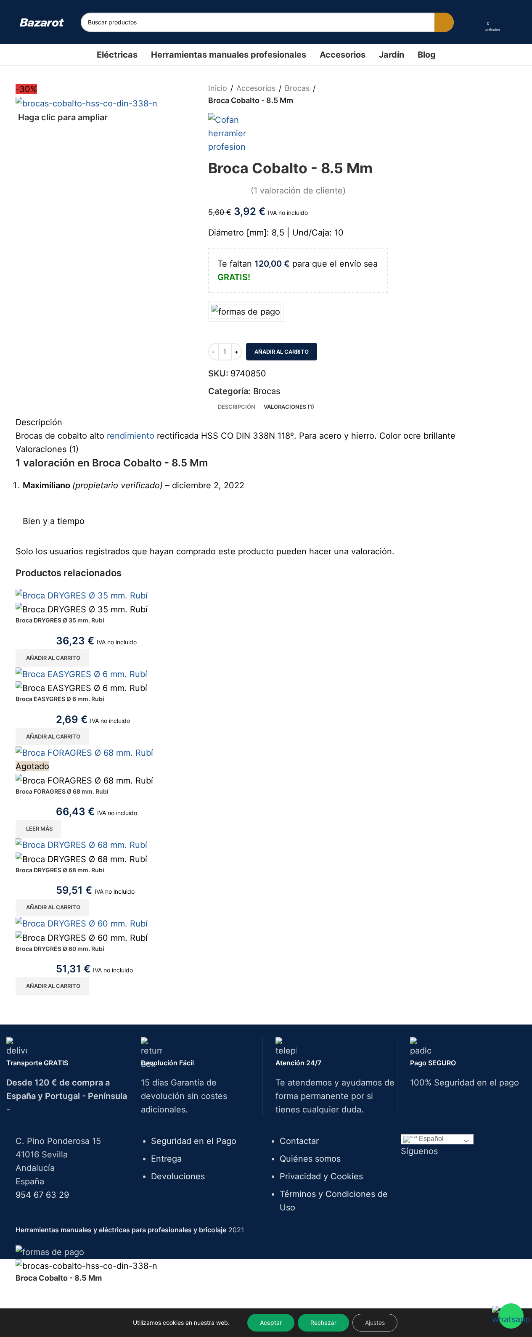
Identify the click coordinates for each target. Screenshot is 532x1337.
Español (430, 1138)
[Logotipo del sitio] (42, 22)
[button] (52, 658)
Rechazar (323, 1322)
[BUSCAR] (444, 22)
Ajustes (375, 1322)
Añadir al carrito (281, 351)
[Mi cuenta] (476, 22)
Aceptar (271, 1322)
